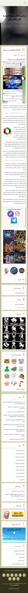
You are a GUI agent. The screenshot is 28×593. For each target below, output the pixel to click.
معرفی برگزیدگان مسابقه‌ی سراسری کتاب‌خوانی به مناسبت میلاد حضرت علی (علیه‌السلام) (14, 415)
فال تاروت (22, 479)
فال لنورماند (21, 557)
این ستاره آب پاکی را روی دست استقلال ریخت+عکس (16, 407)
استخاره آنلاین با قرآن (19, 293)
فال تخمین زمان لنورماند (19, 551)
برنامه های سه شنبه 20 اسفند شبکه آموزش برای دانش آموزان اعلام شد (14, 430)
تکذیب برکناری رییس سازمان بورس (16, 439)
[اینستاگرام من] (12, 575)
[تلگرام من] (20, 575)
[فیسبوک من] (16, 575)
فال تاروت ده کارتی (20, 470)
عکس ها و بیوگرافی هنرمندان (18, 564)
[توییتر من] (3, 575)
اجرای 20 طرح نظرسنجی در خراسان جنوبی (15, 411)
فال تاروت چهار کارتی (19, 457)
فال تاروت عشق (20, 473)
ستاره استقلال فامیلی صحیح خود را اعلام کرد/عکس (15, 420)
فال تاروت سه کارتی (20, 453)
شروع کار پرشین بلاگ (19, 304)
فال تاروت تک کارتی (20, 450)
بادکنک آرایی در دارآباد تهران (18, 491)
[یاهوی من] (24, 575)
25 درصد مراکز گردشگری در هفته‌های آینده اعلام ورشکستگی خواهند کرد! (14, 403)
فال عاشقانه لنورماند (19, 554)
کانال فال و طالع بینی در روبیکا (12, 49)
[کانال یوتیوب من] (14, 579)
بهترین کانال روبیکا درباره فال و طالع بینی (14, 17)
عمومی (16, 279)
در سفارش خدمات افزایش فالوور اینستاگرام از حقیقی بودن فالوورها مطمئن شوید (15, 495)
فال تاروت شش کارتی (19, 463)
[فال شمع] (8, 247)
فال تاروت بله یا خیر (20, 476)
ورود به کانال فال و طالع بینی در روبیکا (14, 113)
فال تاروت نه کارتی (20, 466)
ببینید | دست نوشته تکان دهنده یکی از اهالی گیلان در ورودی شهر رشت (14, 425)
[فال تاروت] (20, 236)
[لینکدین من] (10, 579)
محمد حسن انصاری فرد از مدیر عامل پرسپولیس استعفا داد (14, 435)
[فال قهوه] (20, 247)
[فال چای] (20, 258)
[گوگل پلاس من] (18, 579)
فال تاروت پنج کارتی (20, 460)
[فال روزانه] (8, 236)
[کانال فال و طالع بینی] (14, 83)
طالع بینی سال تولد (20, 389)
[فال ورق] (8, 258)
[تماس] (7, 575)
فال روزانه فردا (21, 560)
